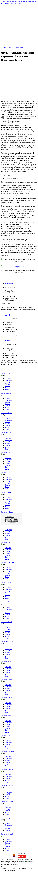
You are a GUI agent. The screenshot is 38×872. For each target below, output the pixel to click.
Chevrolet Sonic (6, 715)
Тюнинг (28, 2)
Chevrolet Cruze (6, 432)
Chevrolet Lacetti (6, 472)
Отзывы (34, 2)
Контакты (18, 3)
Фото (2, 3)
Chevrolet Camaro (7, 602)
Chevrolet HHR (6, 661)
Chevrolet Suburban (7, 751)
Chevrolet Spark (6, 542)
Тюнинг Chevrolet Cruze (16, 47)
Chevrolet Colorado (7, 802)
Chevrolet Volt (5, 735)
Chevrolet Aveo (6, 393)
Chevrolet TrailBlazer (8, 562)
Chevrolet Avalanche (7, 785)
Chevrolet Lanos (6, 373)
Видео (7, 3)
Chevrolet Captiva (6, 413)
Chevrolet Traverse (7, 769)
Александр (9, 283)
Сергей (7, 315)
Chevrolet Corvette (7, 641)
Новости (14, 2)
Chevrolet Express (7, 818)
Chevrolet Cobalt (6, 622)
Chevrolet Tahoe (6, 582)
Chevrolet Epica (6, 452)
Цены (9, 2)
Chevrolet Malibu (6, 697)
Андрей (7, 341)
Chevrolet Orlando (7, 512)
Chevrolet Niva (6, 492)
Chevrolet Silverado (7, 834)
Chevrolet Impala (6, 679)
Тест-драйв (21, 2)
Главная (3, 2)
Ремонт (12, 3)
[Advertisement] (19, 25)
